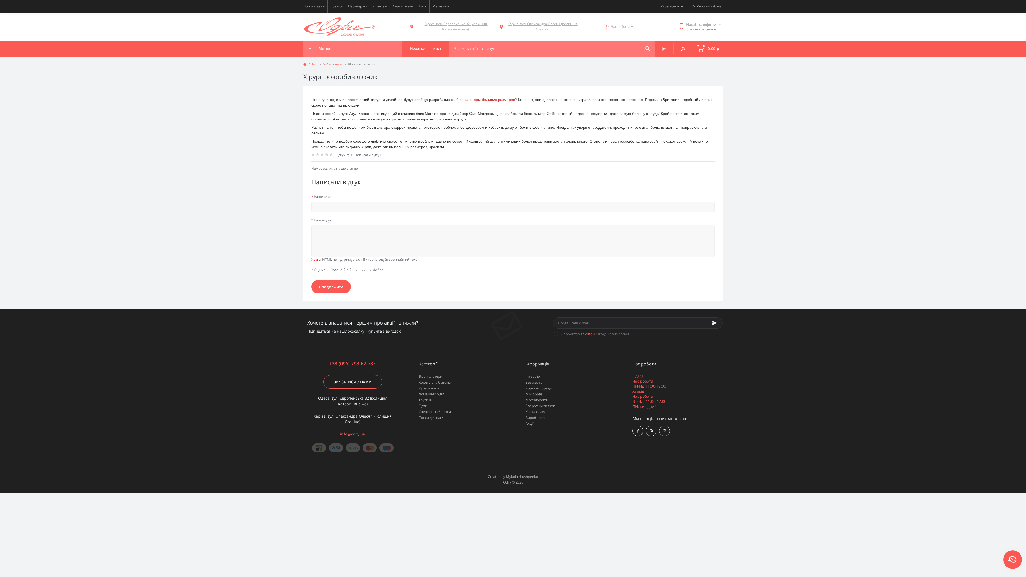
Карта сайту (535, 411)
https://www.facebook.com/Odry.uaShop (637, 431)
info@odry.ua (352, 433)
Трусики (425, 399)
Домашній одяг (431, 394)
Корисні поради (539, 388)
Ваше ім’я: (321, 196)
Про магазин (314, 6)
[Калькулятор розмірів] (664, 49)
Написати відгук (368, 155)
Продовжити (331, 286)
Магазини (440, 6)
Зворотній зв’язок (540, 405)
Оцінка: (318, 269)
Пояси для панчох (433, 417)
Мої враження (333, 64)
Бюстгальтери (430, 376)
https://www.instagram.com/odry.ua (651, 431)
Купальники (429, 388)
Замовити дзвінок (702, 29)
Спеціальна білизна (435, 411)
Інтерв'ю (533, 376)
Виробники (535, 417)
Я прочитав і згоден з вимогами (595, 334)
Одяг (423, 405)
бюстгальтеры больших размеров (485, 100)
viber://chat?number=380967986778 (664, 431)
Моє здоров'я (537, 399)
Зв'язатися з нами (353, 381)
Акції (529, 423)
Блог (423, 6)
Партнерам (357, 6)
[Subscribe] (715, 323)
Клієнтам (379, 6)
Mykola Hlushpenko (522, 476)
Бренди (336, 6)
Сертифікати (403, 6)
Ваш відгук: (322, 220)
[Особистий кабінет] (683, 49)
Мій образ (534, 394)
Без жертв (534, 382)
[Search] (647, 49)
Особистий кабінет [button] (707, 6)
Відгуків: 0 (343, 155)
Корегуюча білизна (435, 382)
